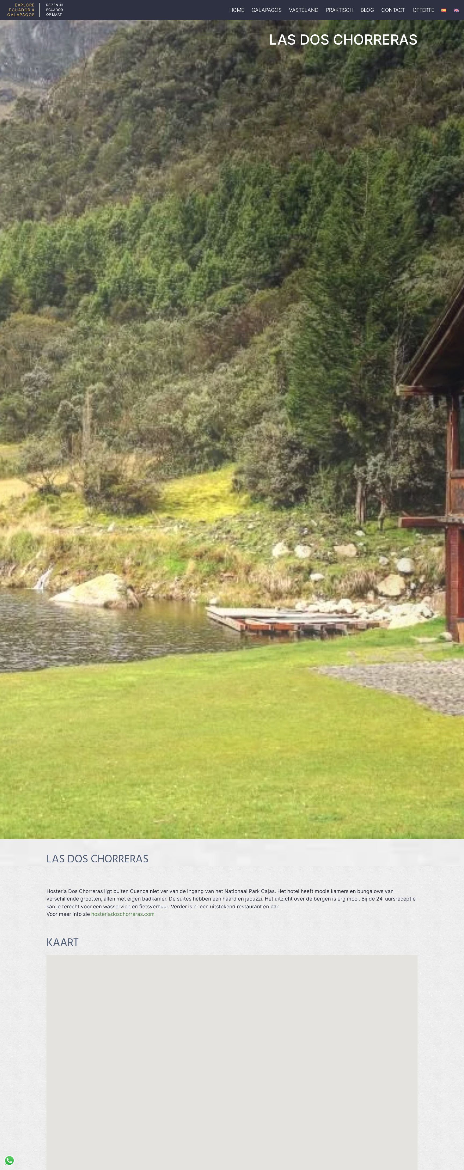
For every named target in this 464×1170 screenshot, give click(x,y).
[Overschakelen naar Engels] (456, 10)
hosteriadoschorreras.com (123, 914)
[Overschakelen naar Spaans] (443, 10)
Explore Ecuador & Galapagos (21, 10)
